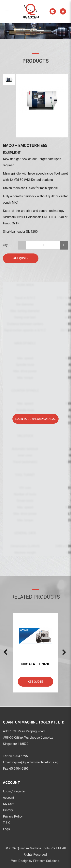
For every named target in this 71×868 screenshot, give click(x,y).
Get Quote (20, 258)
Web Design (19, 861)
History (8, 810)
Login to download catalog (35, 418)
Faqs (6, 829)
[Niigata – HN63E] (35, 635)
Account (8, 797)
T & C (6, 823)
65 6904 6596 (19, 768)
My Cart (8, 804)
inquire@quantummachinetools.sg (35, 762)
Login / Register (14, 791)
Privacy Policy (13, 816)
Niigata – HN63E (35, 664)
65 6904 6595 (18, 756)
